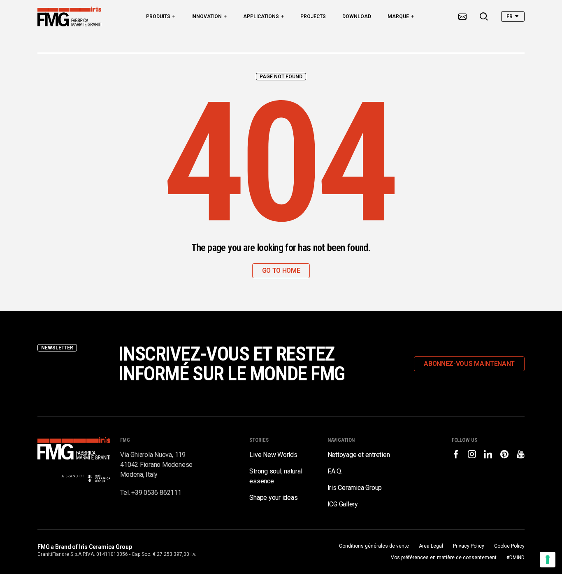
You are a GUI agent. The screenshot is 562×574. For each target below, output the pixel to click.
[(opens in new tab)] (456, 454)
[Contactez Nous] (462, 16)
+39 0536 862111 (156, 493)
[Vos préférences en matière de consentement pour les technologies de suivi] (547, 559)
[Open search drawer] (484, 16)
